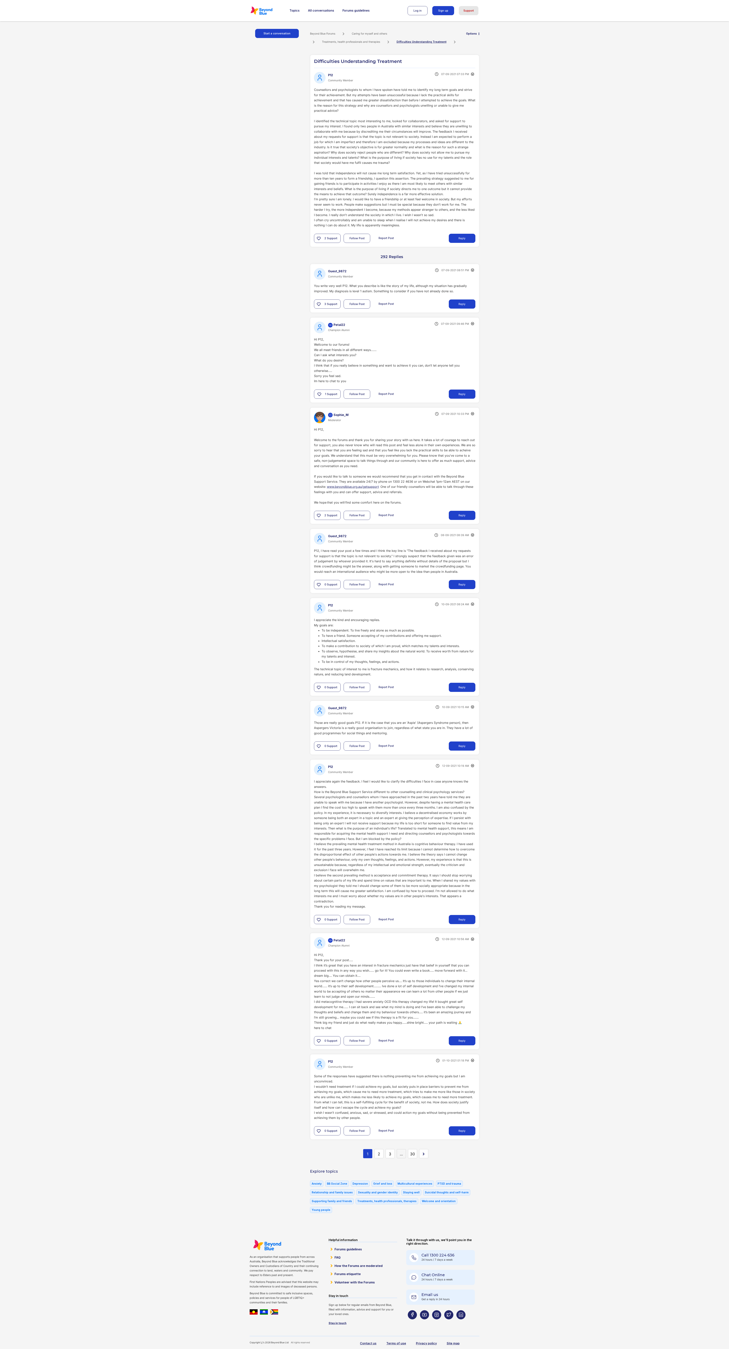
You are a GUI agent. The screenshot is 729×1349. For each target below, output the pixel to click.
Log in (417, 10)
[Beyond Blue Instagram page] (437, 1322)
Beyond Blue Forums (267, 10)
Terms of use (396, 1343)
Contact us (368, 1343)
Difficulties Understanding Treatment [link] (422, 41)
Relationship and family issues (332, 1192)
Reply (461, 238)
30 (412, 1154)
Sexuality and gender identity (378, 1192)
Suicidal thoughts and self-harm (447, 1192)
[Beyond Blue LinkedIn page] (461, 1322)
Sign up (443, 10)
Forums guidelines (356, 10)
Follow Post (357, 238)
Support (468, 10)
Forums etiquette (348, 1274)
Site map (453, 1343)
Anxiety (317, 1183)
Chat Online (433, 1275)
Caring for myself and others (369, 33)
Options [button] (471, 33)
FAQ (338, 1257)
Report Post (386, 238)
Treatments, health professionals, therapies (387, 1201)
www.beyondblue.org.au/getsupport (353, 487)
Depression (360, 1183)
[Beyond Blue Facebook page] (412, 1322)
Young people (321, 1209)
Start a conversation (277, 33)
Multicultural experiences (415, 1183)
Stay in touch (337, 1323)
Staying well (411, 1192)
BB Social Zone (337, 1183)
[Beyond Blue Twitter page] (449, 1322)
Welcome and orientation (439, 1201)
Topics (295, 10)
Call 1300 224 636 (437, 1255)
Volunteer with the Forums (355, 1282)
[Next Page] (423, 1153)
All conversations (321, 10)
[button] (319, 238)
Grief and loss (382, 1183)
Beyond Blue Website (267, 1245)
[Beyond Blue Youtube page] (424, 1322)
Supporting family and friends (332, 1201)
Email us (429, 1294)
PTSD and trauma (449, 1183)
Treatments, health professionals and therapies (351, 41)
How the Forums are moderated (359, 1266)
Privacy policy (426, 1343)
